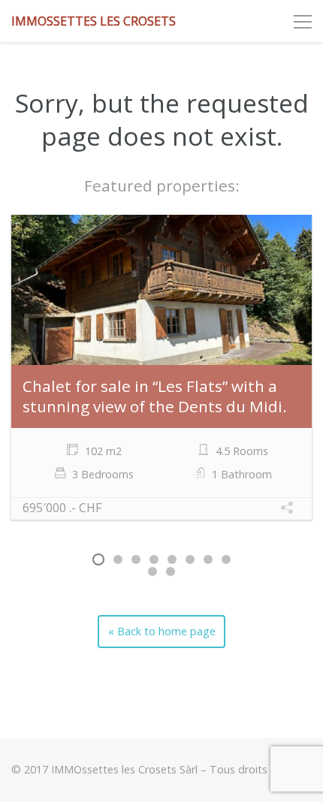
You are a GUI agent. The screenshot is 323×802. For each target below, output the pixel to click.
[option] (161, 369)
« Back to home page (162, 631)
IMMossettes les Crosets (93, 21)
